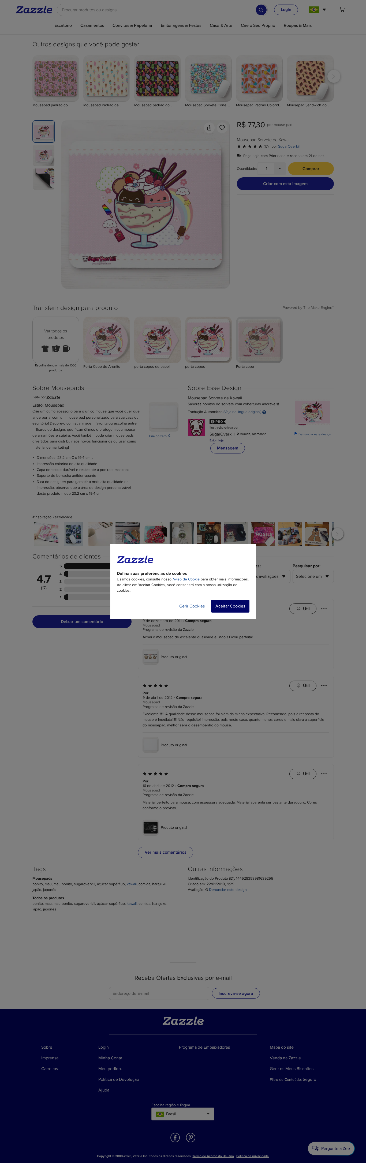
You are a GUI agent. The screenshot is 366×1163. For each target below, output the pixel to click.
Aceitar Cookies (230, 606)
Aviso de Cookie (186, 579)
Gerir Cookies (192, 606)
